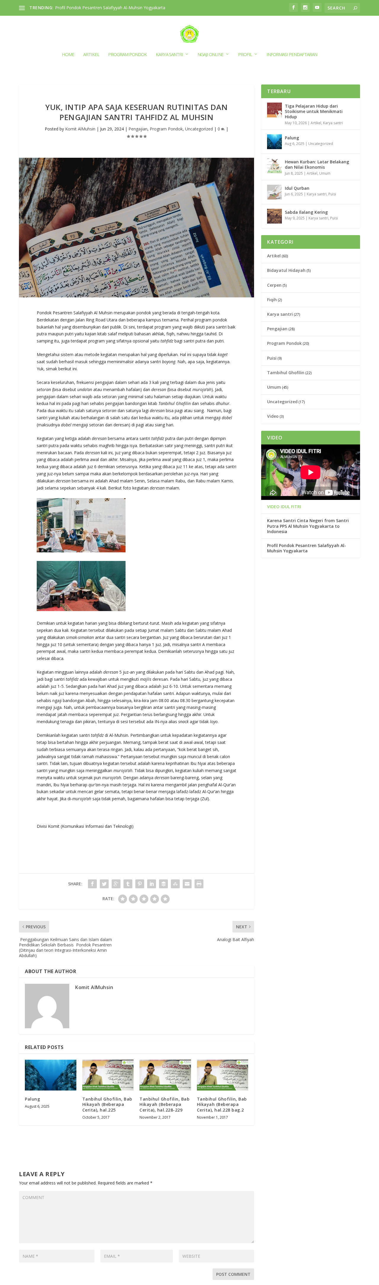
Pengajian (138, 129)
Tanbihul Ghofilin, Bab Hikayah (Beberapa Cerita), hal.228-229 (164, 1104)
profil (245, 54)
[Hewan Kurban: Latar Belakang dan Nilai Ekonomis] (274, 165)
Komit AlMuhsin (80, 129)
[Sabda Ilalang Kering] (274, 216)
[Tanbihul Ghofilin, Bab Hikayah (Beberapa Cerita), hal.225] (108, 1075)
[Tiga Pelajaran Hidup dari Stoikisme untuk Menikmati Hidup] (274, 110)
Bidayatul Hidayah (286, 270)
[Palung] (50, 1075)
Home (68, 54)
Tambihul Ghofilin (285, 372)
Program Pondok (127, 54)
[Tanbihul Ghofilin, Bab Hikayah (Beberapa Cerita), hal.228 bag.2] (222, 1075)
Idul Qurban (297, 188)
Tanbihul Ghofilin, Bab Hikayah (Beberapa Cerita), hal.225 (107, 1104)
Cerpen (274, 285)
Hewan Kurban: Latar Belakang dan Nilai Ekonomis (317, 164)
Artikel (91, 54)
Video (273, 416)
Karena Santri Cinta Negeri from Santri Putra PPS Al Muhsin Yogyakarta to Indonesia (308, 526)
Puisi (332, 194)
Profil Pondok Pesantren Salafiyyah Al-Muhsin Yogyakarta (110, 7)
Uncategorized (199, 129)
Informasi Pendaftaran (291, 54)
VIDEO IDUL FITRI (284, 506)
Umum (324, 173)
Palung (32, 1099)
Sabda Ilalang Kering (306, 212)
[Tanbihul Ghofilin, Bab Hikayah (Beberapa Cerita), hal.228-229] (165, 1075)
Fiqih (272, 299)
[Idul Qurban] (274, 192)
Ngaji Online (210, 54)
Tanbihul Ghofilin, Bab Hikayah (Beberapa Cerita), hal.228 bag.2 (222, 1104)
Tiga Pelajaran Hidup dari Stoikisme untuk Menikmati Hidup (314, 111)
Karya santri (169, 54)
